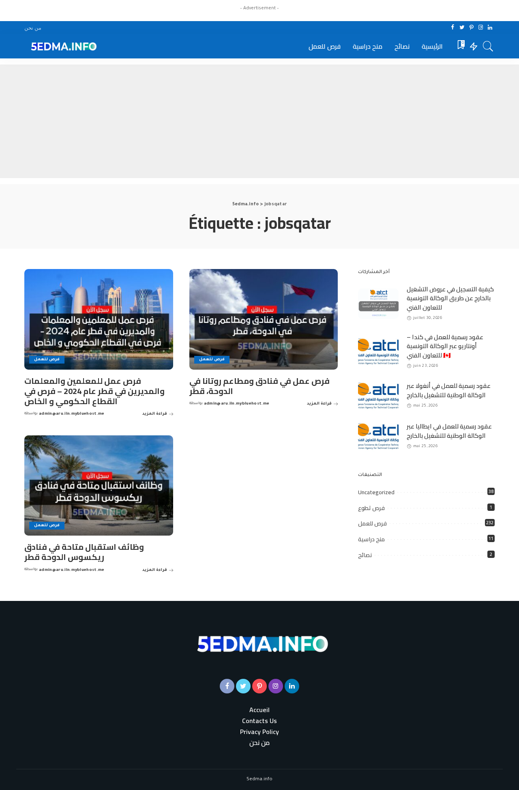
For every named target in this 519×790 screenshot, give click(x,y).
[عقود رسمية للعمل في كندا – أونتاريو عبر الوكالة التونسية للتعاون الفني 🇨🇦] (378, 351)
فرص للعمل (47, 359)
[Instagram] (480, 27)
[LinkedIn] (490, 27)
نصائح (365, 555)
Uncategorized (376, 492)
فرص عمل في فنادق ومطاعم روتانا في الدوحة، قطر (259, 385)
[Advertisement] (259, 121)
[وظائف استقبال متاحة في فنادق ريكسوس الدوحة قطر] (98, 485)
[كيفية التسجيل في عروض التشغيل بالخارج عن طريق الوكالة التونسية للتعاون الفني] (378, 303)
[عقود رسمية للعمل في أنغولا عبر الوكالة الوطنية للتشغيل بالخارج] (378, 396)
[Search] (488, 46)
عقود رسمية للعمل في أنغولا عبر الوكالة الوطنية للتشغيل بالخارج (449, 390)
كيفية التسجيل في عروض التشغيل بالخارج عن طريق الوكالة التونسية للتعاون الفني (450, 298)
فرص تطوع (371, 508)
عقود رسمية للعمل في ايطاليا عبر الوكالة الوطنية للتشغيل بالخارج (449, 430)
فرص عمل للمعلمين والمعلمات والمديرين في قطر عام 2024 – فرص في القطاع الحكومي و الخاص (94, 391)
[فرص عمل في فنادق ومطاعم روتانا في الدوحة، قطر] (263, 319)
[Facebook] (452, 27)
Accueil (259, 709)
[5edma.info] (62, 46)
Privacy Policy (259, 731)
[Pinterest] (471, 27)
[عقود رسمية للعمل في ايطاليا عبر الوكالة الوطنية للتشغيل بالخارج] (378, 436)
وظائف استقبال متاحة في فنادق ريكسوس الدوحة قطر (84, 551)
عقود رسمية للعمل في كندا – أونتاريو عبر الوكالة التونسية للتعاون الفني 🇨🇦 (445, 346)
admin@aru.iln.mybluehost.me (72, 414)
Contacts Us (259, 720)
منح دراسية (371, 539)
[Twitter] (462, 27)
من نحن (259, 742)
